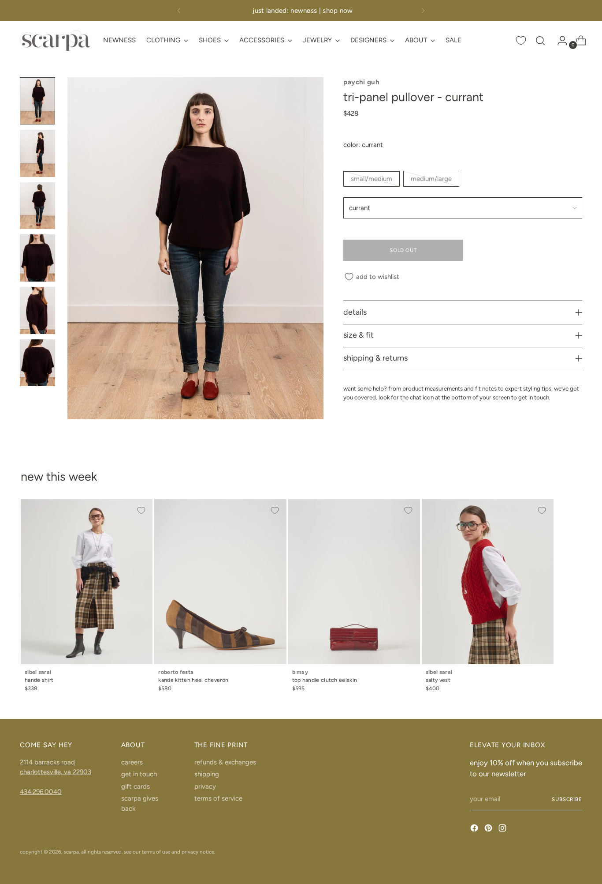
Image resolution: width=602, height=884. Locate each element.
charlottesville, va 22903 (55, 772)
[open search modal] (540, 40)
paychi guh (361, 82)
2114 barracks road (47, 762)
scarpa (71, 852)
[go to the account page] (559, 40)
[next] (423, 10)
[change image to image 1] (37, 100)
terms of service (218, 798)
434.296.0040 (41, 792)
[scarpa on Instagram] (503, 829)
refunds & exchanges (225, 762)
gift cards (135, 786)
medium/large (431, 179)
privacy (205, 786)
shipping (206, 774)
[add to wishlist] (141, 510)
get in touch (139, 774)
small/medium (371, 179)
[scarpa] (55, 40)
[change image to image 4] (37, 258)
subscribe (567, 799)
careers (132, 762)
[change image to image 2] (37, 153)
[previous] (179, 10)
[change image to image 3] (37, 205)
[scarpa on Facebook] (475, 829)
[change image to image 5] (37, 310)
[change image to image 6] (37, 363)
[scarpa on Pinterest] (489, 829)
